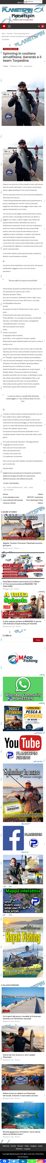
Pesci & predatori (10, 1126)
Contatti (27, 1149)
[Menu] (9, 26)
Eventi (6, 613)
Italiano (30, 1)
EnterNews (40, 1154)
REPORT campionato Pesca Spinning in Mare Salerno (34, 498)
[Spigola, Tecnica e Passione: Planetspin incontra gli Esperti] (23, 527)
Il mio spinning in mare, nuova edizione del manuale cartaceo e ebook (13, 498)
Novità (6, 564)
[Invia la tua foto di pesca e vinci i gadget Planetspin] (23, 1039)
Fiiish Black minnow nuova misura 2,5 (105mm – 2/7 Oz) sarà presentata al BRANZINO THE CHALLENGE (22, 584)
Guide (40, 1146)
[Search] (39, 26)
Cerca (7, 636)
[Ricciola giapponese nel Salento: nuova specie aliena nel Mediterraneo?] (23, 1116)
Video (26, 1146)
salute (31, 487)
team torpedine (8, 490)
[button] (9, 26)
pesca (26, 487)
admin (6, 66)
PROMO (19, 1149)
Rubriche (6, 1146)
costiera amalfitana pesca (14, 487)
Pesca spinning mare (10, 49)
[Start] (4, 26)
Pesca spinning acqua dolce (13, 567)
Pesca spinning (16, 564)
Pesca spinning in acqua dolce (14, 570)
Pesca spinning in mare (11, 537)
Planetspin (23, 16)
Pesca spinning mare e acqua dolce (15, 576)
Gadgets (7, 1049)
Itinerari (20, 1146)
